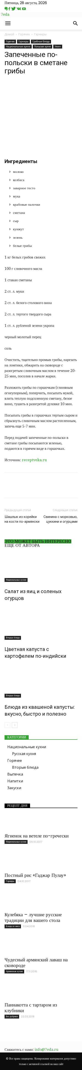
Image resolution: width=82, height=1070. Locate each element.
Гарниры (40, 34)
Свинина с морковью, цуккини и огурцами (60, 519)
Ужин (58, 46)
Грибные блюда (41, 41)
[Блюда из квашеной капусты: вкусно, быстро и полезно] (41, 680)
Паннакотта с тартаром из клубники (31, 1007)
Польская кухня (42, 46)
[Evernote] (6, 8)
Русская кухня (24, 753)
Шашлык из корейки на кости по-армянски (22, 519)
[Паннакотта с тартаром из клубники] (41, 991)
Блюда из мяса (13, 926)
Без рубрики (12, 1016)
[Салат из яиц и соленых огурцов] (41, 566)
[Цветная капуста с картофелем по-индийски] (41, 623)
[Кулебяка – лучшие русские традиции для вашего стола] (41, 901)
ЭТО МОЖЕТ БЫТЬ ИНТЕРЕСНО (38, 541)
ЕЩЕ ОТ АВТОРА (22, 545)
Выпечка (15, 774)
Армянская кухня (14, 971)
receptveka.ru (34, 460)
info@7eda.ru (46, 1049)
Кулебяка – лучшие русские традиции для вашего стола (33, 917)
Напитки (15, 780)
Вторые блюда (13, 637)
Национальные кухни (18, 46)
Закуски (14, 787)
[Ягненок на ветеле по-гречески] (41, 822)
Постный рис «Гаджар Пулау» (35, 875)
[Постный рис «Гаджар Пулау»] (41, 861)
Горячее (24, 34)
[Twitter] (14, 8)
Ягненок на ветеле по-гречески (37, 835)
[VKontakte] (19, 8)
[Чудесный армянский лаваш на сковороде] (41, 946)
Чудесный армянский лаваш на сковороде (36, 962)
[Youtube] (24, 8)
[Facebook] (9, 8)
